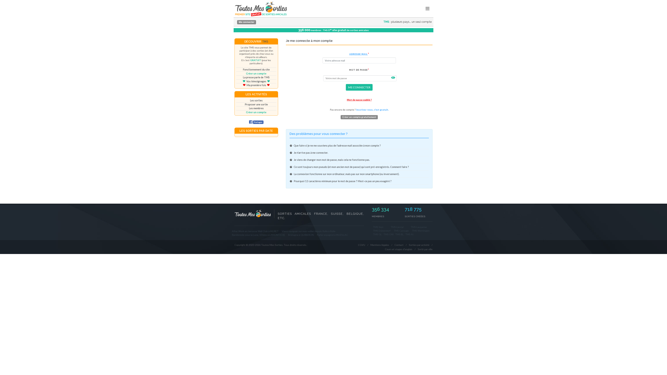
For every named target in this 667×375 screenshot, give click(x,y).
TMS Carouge (401, 230)
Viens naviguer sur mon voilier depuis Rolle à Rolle (308, 231)
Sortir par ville (425, 249)
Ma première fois (256, 85)
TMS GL (377, 234)
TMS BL (399, 234)
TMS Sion (378, 227)
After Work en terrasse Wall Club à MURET (255, 231)
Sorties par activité (419, 244)
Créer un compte (256, 73)
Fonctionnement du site (256, 69)
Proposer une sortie (256, 104)
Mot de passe (358, 70)
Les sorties (256, 100)
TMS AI (409, 234)
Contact (399, 244)
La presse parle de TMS (256, 77)
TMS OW (388, 234)
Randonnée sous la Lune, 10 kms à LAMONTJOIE (258, 234)
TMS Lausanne (419, 227)
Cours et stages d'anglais (398, 249)
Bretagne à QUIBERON (301, 234)
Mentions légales (379, 244)
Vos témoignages (256, 81)
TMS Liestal (397, 227)
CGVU (361, 244)
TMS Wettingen (421, 230)
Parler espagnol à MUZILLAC (332, 234)
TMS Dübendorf (381, 230)
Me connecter (246, 22)
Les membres (256, 108)
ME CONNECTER (359, 87)
